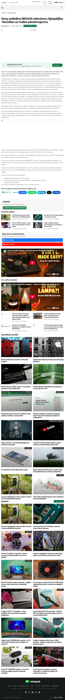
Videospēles (55, 685)
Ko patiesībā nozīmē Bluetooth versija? (14, 470)
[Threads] (57, 2)
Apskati (15, 685)
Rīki (37, 688)
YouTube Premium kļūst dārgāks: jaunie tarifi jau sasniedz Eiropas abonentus (47, 444)
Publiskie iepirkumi (50, 688)
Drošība (38, 685)
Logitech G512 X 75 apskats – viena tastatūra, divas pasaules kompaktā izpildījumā (13, 613)
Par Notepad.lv (13, 688)
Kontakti (21, 688)
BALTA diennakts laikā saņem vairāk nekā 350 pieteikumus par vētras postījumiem (47, 471)
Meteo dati (42, 688)
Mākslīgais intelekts (24, 685)
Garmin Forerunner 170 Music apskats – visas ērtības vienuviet (47, 527)
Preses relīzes (12, 12)
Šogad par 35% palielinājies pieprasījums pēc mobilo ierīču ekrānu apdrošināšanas (21, 326)
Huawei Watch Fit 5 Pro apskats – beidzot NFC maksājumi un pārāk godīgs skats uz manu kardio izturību (47, 613)
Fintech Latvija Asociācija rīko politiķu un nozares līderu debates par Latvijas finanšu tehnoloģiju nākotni (53, 326)
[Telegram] (56, 2)
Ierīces (32, 685)
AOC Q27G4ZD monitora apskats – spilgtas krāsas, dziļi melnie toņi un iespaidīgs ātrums (16, 584)
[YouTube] (39, 692)
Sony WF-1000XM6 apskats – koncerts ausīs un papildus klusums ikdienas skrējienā (15, 671)
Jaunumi (9, 685)
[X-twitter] (55, 2)
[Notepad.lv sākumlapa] (32, 681)
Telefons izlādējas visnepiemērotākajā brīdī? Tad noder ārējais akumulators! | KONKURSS (46, 415)
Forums (32, 688)
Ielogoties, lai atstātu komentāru (14, 207)
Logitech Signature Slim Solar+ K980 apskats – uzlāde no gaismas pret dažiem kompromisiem (47, 642)
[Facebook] (54, 2)
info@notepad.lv (18, 697)
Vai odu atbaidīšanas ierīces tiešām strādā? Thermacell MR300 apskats (16, 498)
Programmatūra (46, 685)
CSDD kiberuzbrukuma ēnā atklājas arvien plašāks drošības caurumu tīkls (16, 415)
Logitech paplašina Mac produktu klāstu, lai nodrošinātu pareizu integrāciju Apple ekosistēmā (52, 315)
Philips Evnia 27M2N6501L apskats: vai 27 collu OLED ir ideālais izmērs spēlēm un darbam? (16, 642)
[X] (29, 692)
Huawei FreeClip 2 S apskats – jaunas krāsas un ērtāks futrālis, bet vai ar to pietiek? (21, 224)
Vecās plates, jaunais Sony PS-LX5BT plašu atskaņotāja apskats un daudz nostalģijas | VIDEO (48, 584)
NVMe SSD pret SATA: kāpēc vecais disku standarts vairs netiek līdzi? (16, 388)
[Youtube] (57, 2)
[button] (2, 7)
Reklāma (26, 688)
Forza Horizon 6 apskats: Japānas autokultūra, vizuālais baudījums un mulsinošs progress (45, 671)
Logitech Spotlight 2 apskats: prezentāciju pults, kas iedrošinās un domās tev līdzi (53, 224)
